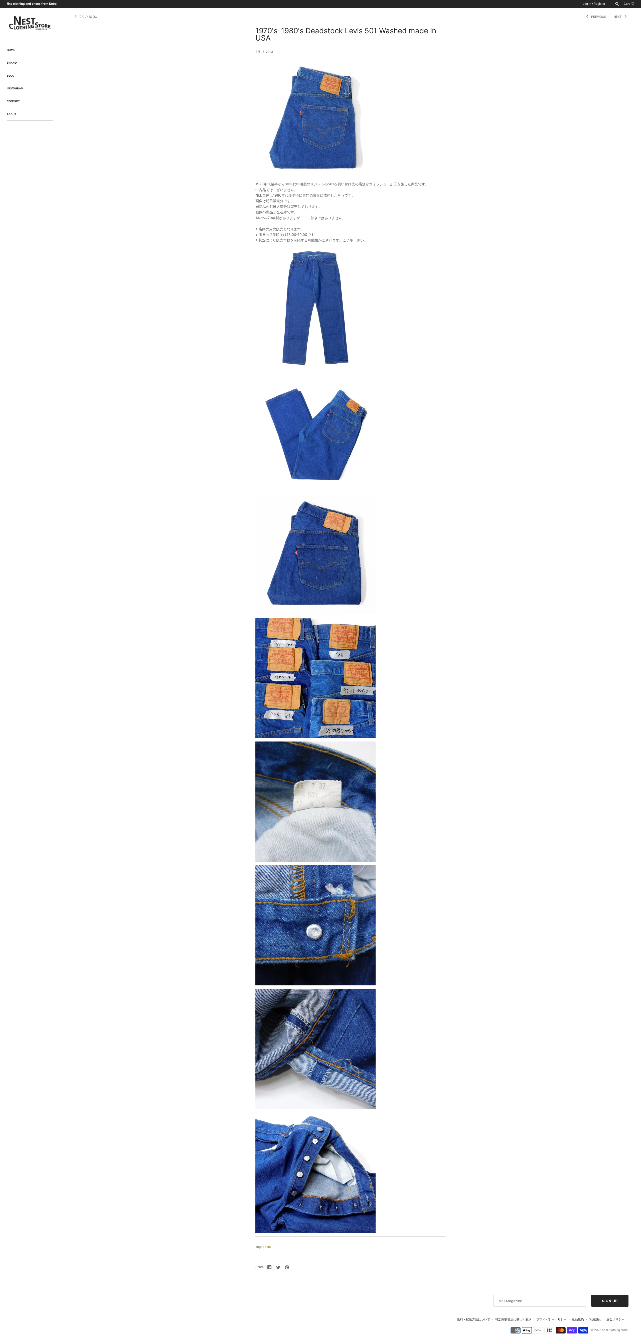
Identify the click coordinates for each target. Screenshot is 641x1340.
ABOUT (11, 114)
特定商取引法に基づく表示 (513, 1319)
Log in (587, 4)
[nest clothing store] (30, 23)
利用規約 (595, 1319)
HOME (11, 50)
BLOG (10, 75)
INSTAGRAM (15, 88)
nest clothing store (615, 1330)
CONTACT (13, 101)
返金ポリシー (615, 1319)
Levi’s (267, 1247)
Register (599, 4)
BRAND (12, 62)
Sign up (610, 1301)
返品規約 (578, 1319)
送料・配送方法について (473, 1319)
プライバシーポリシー (552, 1319)
